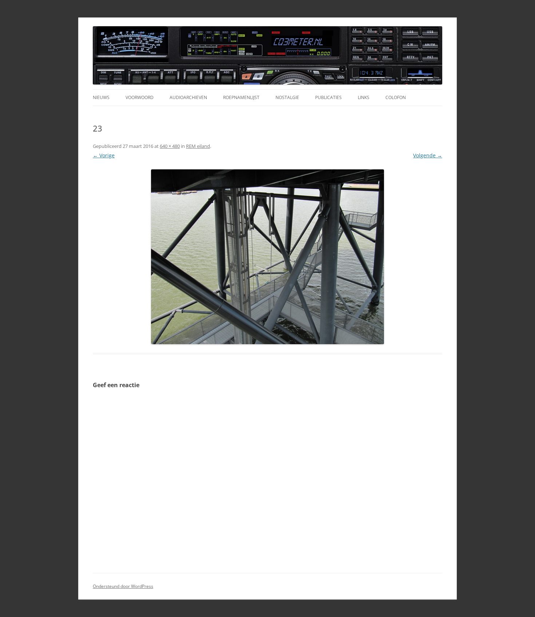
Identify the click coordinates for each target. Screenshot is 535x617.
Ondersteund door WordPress (123, 586)
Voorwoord (140, 97)
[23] (267, 256)
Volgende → (427, 155)
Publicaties (328, 97)
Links (363, 97)
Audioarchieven (188, 97)
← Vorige (104, 155)
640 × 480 (170, 146)
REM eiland (198, 146)
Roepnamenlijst (241, 97)
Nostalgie (287, 97)
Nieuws (101, 97)
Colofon (395, 97)
